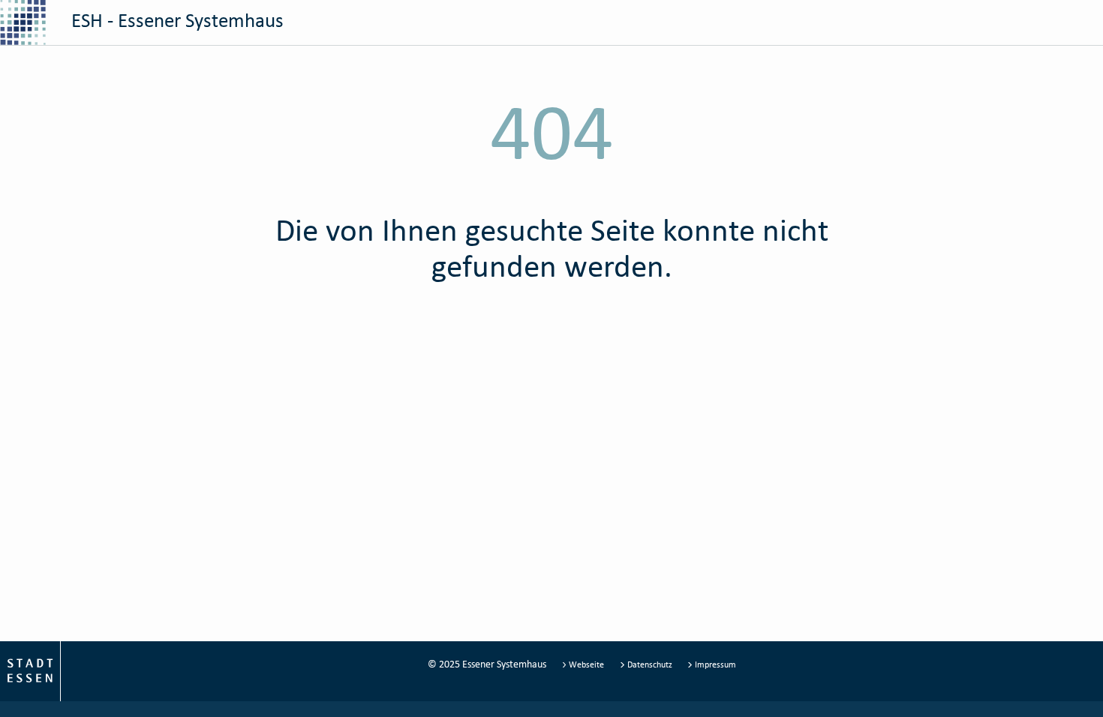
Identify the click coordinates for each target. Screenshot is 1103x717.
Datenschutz (650, 664)
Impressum (714, 664)
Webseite (586, 664)
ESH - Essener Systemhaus (175, 20)
